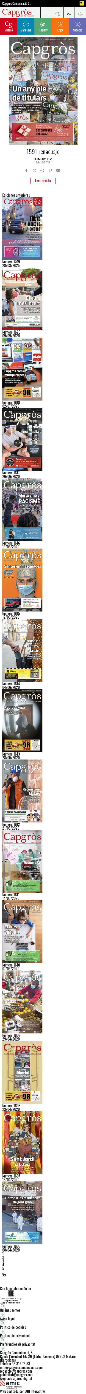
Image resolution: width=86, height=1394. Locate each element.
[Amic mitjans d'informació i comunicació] (43, 1384)
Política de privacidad (15, 1335)
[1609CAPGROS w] (43, 1001)
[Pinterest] (50, 170)
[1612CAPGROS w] (43, 791)
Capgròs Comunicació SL (16, 3)
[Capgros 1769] (43, 228)
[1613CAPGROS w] (43, 720)
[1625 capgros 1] (43, 298)
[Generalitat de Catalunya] (43, 1296)
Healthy (43, 30)
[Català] (69, 12)
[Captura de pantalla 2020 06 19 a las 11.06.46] (43, 509)
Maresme (25, 30)
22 (4, 1275)
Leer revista (43, 180)
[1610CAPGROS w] (43, 931)
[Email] (58, 170)
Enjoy (60, 30)
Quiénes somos (10, 1310)
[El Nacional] (82, 3)
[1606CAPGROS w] (43, 1212)
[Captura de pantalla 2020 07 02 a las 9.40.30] (43, 369)
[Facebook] (26, 170)
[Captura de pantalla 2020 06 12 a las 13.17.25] (43, 580)
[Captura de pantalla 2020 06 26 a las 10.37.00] (43, 439)
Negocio (77, 30)
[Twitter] (35, 170)
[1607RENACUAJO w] (43, 1142)
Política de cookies (13, 1327)
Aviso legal (7, 1318)
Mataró (9, 30)
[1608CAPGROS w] (43, 1072)
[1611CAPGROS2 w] (43, 861)
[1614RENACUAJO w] (43, 650)
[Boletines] (80, 12)
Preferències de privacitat (17, 1344)
